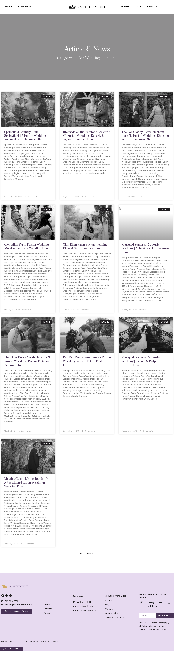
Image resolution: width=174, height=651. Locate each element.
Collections (22, 6)
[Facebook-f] (2, 595)
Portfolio (7, 6)
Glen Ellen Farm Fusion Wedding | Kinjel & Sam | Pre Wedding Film (27, 246)
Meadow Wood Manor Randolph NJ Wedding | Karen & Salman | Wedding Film (26, 482)
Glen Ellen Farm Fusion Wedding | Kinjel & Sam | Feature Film (86, 246)
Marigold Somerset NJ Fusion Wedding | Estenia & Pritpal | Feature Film (141, 361)
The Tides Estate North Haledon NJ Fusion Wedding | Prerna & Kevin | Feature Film (27, 361)
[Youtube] (10, 595)
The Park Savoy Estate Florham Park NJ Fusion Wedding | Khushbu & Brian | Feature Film (145, 135)
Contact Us (151, 6)
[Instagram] (6, 595)
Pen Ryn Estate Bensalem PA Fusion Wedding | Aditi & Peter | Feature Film (87, 361)
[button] (87, 553)
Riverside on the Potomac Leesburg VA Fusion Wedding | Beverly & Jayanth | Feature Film (86, 135)
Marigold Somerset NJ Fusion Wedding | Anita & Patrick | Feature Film (145, 248)
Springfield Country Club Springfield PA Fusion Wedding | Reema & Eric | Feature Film (25, 135)
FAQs (138, 6)
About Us (124, 6)
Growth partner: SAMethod (48, 642)
